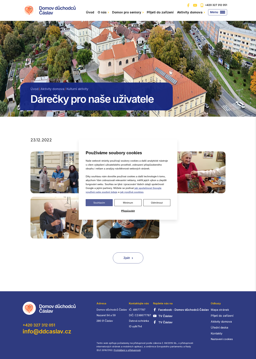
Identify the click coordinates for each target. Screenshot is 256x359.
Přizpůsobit (128, 210)
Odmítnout (157, 202)
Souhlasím (99, 202)
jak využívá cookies (131, 192)
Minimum (128, 202)
